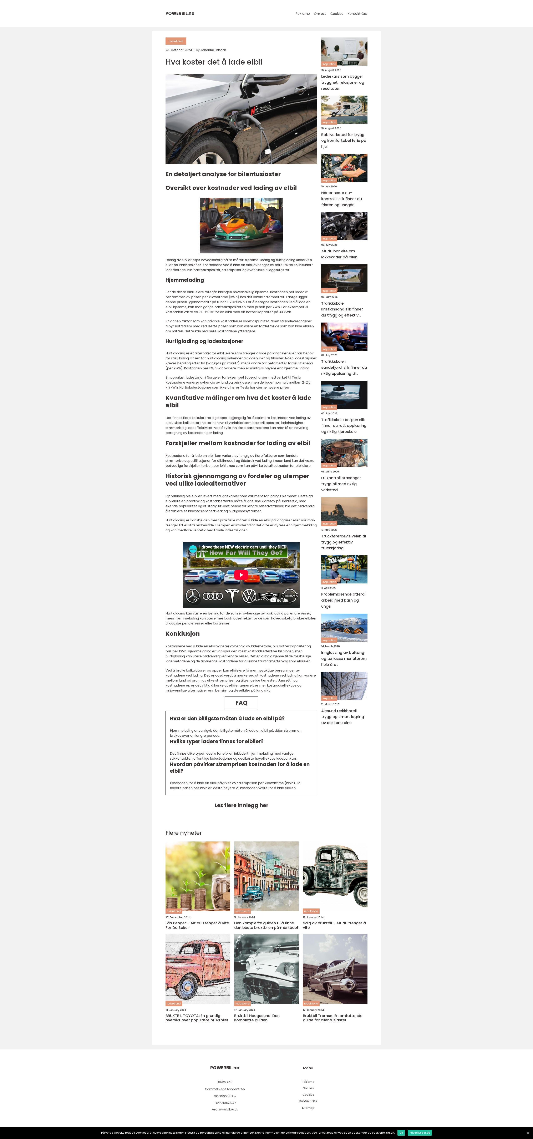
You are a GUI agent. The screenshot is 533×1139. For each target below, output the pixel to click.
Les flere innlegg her (241, 805)
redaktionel (176, 41)
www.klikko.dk (228, 1109)
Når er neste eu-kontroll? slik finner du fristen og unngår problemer (341, 199)
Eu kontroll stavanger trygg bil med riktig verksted (341, 483)
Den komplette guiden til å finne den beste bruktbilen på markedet (266, 925)
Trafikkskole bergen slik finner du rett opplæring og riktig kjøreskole (343, 425)
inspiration (329, 64)
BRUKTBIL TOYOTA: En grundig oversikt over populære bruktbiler (197, 1017)
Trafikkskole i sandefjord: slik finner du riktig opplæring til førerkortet (344, 367)
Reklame (302, 13)
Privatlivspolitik (420, 1132)
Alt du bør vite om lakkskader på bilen (339, 254)
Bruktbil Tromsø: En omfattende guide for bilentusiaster (332, 1017)
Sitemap (308, 1108)
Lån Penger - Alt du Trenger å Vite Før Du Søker (197, 925)
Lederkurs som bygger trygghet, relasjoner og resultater (342, 82)
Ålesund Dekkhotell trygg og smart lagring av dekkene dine (342, 716)
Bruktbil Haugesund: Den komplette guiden (257, 1017)
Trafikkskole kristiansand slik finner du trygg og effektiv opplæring (342, 309)
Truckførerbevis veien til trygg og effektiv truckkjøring (343, 542)
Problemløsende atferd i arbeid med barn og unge (343, 600)
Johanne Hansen (213, 50)
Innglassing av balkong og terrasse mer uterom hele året (344, 658)
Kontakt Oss (357, 13)
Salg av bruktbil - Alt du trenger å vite (334, 925)
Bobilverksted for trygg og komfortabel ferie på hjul (343, 140)
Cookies (336, 13)
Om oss (320, 13)
